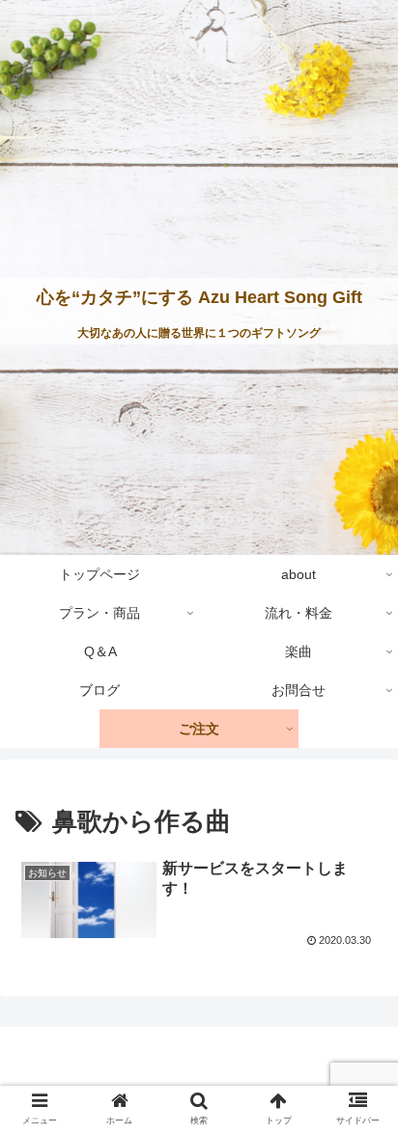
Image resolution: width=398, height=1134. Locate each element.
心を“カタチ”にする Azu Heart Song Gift (199, 297)
